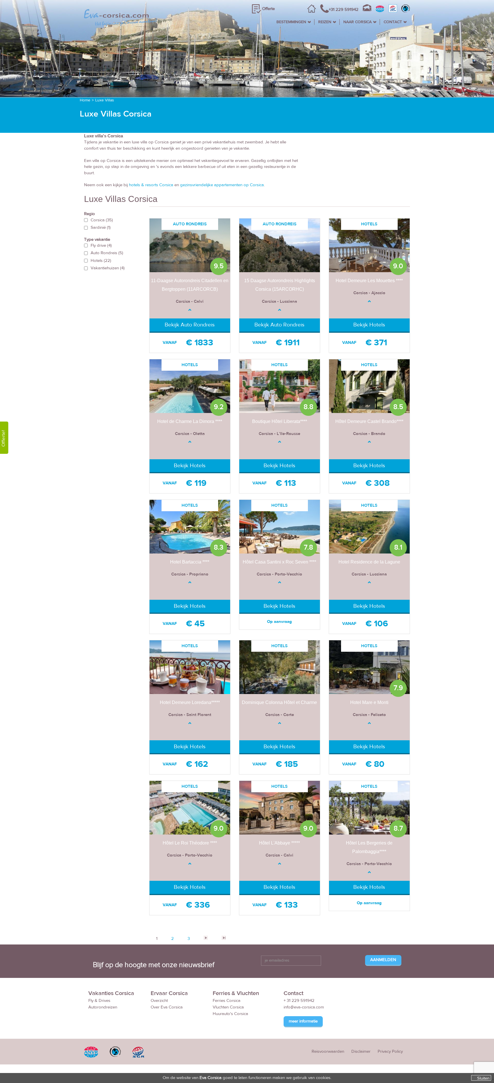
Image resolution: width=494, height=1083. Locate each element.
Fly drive (101, 245)
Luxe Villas (104, 100)
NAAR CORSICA (357, 22)
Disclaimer (360, 1051)
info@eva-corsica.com (304, 1007)
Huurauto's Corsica (230, 1013)
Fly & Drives (99, 1000)
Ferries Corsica (226, 1000)
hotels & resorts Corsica (151, 185)
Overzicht (159, 1000)
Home (85, 100)
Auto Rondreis (107, 253)
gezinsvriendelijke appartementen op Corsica (222, 185)
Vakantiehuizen (108, 268)
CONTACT (393, 22)
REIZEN (324, 22)
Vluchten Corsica (228, 1007)
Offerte (268, 8)
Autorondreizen (102, 1007)
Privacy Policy (390, 1051)
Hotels (101, 260)
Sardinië (101, 227)
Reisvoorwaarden (328, 1051)
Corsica (102, 220)
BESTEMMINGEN (291, 22)
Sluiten (483, 1078)
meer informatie (303, 1021)
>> (224, 938)
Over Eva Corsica (167, 1007)
